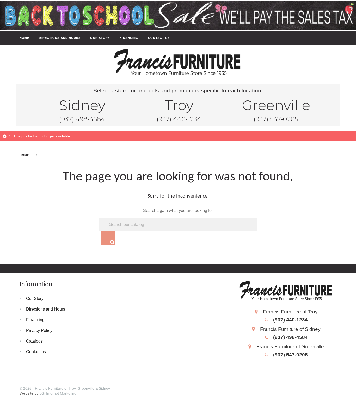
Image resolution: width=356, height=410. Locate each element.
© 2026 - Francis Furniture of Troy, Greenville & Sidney (65, 388)
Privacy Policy (39, 330)
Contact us (159, 38)
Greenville (276, 105)
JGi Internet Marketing (58, 393)
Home (24, 38)
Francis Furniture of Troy (290, 311)
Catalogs (34, 341)
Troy (179, 105)
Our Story (100, 38)
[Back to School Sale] (178, 15)
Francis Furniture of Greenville (290, 346)
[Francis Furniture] (178, 63)
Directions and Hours (60, 38)
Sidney (82, 105)
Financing (129, 38)
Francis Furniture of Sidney (290, 329)
